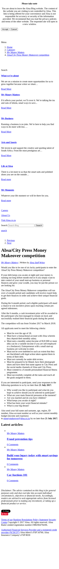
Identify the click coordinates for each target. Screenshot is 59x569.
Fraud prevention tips (20, 439)
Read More (6, 89)
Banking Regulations (22, 519)
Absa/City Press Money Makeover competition (28, 55)
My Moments (7, 190)
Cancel (14, 29)
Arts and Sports (9, 142)
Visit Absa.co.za (8, 220)
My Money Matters (15, 52)
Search (39, 225)
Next (9, 243)
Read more (6, 179)
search (4, 230)
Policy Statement (40, 519)
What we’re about (10, 75)
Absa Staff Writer (37, 262)
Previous (11, 240)
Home (9, 47)
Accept (5, 29)
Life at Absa (7, 166)
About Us (5, 215)
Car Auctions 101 (17, 474)
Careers (4, 210)
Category (11, 50)
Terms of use (7, 519)
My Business (7, 118)
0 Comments (12, 444)
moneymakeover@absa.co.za (16, 418)
